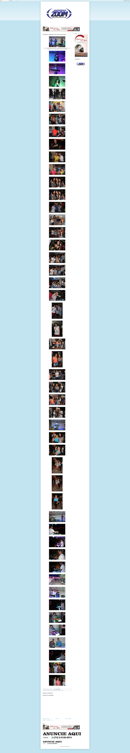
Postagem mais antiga (68, 718)
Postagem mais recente (46, 718)
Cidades (52, 690)
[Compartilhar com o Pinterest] (59, 689)
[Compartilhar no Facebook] (58, 689)
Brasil (49, 690)
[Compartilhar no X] (57, 689)
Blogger (69, 746)
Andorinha (46, 690)
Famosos (58, 690)
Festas (60, 690)
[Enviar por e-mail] (55, 689)
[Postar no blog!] (56, 689)
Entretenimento (55, 690)
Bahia (48, 690)
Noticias (63, 690)
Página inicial (57, 718)
